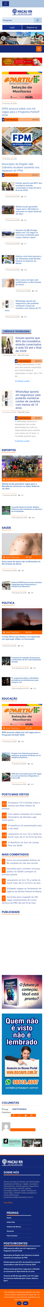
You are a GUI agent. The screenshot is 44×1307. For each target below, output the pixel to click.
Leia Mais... (9, 1202)
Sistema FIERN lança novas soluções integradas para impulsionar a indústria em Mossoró (26, 584)
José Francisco (11, 120)
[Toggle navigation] (5, 3)
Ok (19, 1303)
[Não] (41, 1298)
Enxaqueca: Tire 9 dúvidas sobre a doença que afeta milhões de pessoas (21, 805)
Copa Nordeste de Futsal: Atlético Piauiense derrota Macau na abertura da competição (26, 509)
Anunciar (10, 1231)
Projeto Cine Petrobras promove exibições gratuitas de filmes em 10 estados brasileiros (26, 755)
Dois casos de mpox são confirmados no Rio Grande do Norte (28, 282)
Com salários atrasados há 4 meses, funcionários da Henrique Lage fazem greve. (21, 817)
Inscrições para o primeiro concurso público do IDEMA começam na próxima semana (21, 871)
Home (9, 1218)
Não (25, 1303)
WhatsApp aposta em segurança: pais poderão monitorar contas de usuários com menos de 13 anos (23, 306)
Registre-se (32, 27)
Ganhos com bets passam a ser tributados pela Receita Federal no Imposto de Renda (28, 260)
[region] (22, 38)
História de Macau (14, 1227)
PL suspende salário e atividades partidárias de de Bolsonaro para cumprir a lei (25, 680)
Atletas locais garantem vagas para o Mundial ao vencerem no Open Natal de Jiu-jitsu (28, 210)
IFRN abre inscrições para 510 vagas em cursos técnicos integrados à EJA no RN (26, 776)
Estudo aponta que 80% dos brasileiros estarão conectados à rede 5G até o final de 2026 (29, 186)
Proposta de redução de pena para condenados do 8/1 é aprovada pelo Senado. (26, 660)
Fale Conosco (12, 1236)
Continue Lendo (22, 381)
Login (12, 27)
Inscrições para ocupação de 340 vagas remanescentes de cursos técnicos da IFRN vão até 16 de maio (20, 900)
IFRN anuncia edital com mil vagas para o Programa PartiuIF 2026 (21, 733)
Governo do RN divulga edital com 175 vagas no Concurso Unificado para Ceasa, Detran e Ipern (27, 234)
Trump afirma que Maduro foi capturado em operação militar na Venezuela (21, 637)
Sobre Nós (11, 1222)
